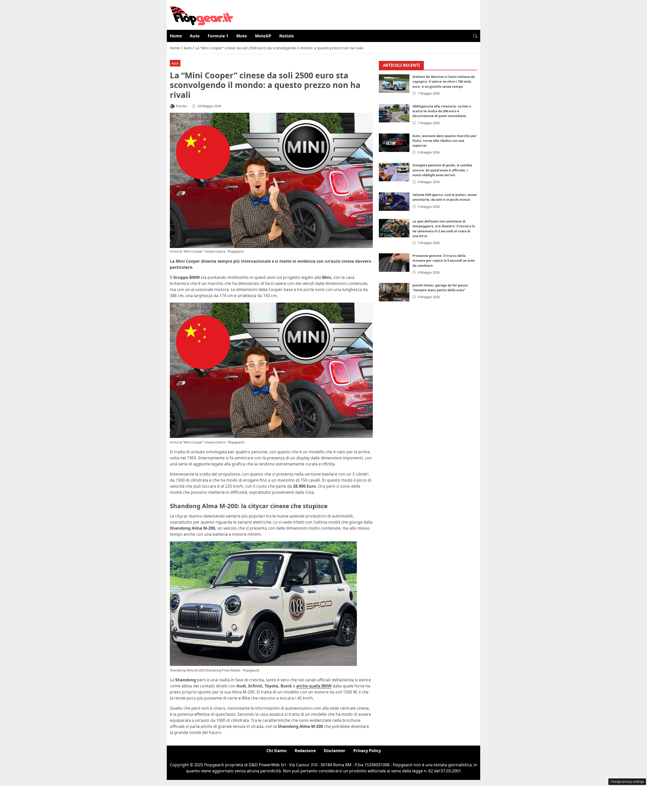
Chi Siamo (276, 750)
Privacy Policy (367, 750)
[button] (475, 36)
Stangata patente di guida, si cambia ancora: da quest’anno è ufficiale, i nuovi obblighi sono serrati (442, 170)
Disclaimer (334, 750)
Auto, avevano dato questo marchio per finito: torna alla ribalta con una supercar (444, 140)
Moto (241, 36)
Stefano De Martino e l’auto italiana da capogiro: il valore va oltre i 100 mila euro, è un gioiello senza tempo (443, 82)
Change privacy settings (627, 781)
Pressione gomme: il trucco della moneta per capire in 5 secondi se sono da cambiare (443, 261)
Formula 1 (218, 36)
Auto (195, 36)
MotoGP (263, 36)
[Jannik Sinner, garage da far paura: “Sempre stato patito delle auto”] (394, 292)
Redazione (305, 750)
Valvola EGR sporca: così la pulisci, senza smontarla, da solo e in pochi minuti (444, 197)
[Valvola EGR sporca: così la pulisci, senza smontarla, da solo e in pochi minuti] (394, 202)
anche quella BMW (314, 686)
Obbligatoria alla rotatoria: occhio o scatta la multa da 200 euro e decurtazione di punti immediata (441, 111)
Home (176, 36)
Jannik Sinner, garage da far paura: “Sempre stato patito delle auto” (440, 287)
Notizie (286, 36)
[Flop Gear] (201, 14)
